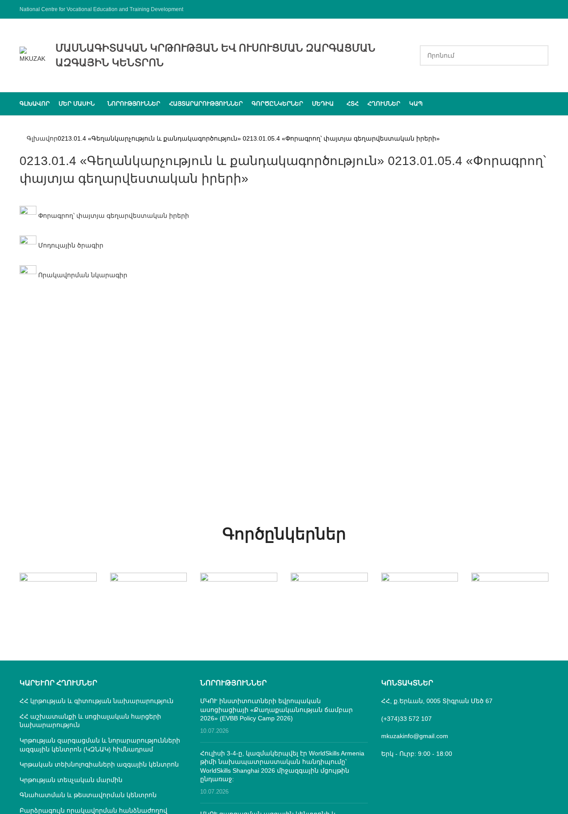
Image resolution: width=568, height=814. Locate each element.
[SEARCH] (538, 55)
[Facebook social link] (542, 9)
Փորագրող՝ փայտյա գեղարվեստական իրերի (112, 215)
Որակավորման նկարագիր (81, 275)
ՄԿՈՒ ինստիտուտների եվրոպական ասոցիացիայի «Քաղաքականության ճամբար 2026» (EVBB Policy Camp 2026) (276, 709)
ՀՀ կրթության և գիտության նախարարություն (97, 700)
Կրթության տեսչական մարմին (71, 779)
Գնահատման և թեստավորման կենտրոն (88, 794)
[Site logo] (33, 54)
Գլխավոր (42, 138)
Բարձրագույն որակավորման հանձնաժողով (93, 810)
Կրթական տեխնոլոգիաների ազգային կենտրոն (99, 764)
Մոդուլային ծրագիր (69, 245)
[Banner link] (58, 592)
